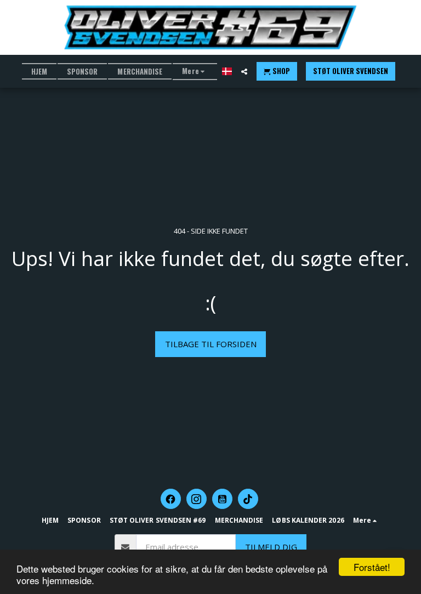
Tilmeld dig (271, 546)
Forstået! (372, 567)
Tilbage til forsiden (211, 343)
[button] (244, 71)
